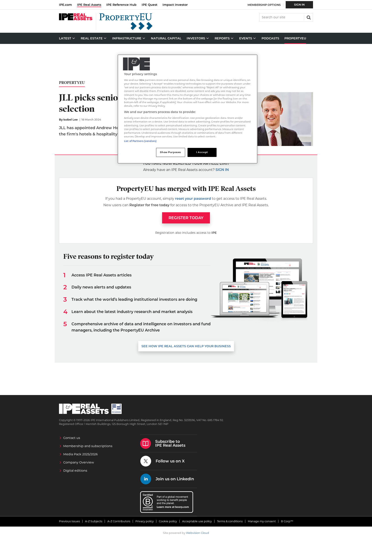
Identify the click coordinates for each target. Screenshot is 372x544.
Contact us (71, 438)
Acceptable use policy (197, 521)
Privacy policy (144, 521)
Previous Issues (69, 521)
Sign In (299, 4)
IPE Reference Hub (121, 5)
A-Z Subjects (93, 521)
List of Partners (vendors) (140, 141)
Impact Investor (175, 5)
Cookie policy (168, 521)
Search (308, 17)
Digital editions (75, 471)
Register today (186, 217)
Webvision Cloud (197, 533)
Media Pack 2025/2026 (80, 454)
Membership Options (264, 4)
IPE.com (65, 5)
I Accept (202, 152)
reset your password (193, 199)
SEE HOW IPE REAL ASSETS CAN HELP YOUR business (186, 346)
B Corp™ (287, 521)
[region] (187, 109)
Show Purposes (170, 152)
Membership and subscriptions (87, 446)
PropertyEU (72, 83)
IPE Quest (149, 5)
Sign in (222, 170)
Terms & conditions (230, 521)
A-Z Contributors (118, 521)
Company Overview (78, 462)
